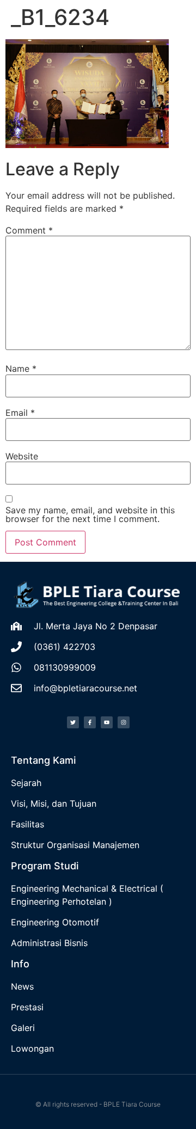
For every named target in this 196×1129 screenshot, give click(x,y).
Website (21, 456)
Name (20, 368)
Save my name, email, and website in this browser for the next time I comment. (90, 514)
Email (20, 412)
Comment (29, 230)
